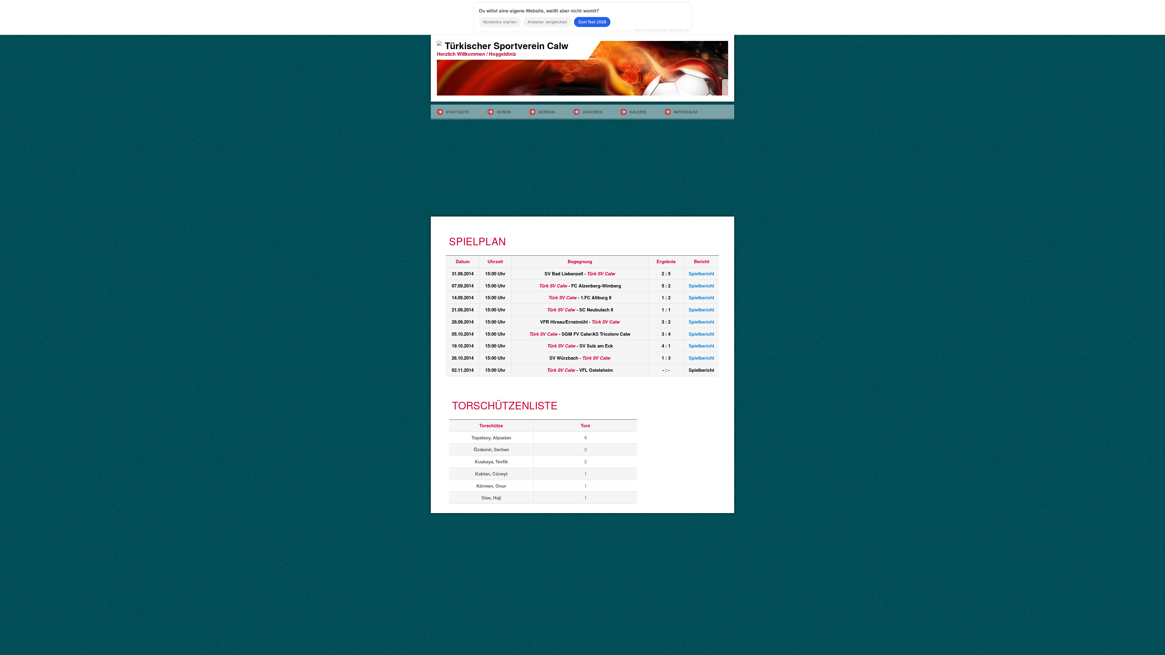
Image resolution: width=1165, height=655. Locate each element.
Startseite (457, 111)
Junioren (592, 111)
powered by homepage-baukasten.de (661, 29)
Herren (547, 111)
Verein (504, 111)
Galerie (638, 111)
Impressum (685, 111)
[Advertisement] (582, 171)
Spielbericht (701, 273)
